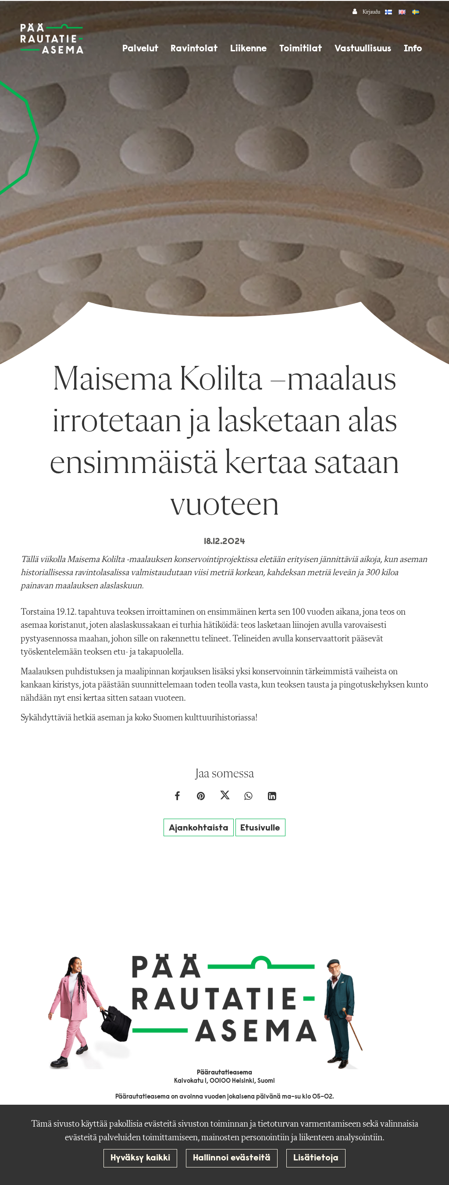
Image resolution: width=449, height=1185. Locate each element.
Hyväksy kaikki (140, 1158)
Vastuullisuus (363, 49)
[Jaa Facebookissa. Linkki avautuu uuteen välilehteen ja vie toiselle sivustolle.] (178, 797)
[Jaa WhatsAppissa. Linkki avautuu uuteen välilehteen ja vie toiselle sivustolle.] (249, 797)
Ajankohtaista (198, 828)
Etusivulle (260, 828)
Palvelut (140, 49)
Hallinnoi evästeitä (232, 1158)
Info (413, 49)
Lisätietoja (316, 1158)
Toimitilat (300, 49)
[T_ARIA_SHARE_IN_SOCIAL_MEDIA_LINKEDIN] (272, 797)
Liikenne (248, 49)
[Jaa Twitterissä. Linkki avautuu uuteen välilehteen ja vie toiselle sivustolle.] (225, 797)
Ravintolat (194, 49)
